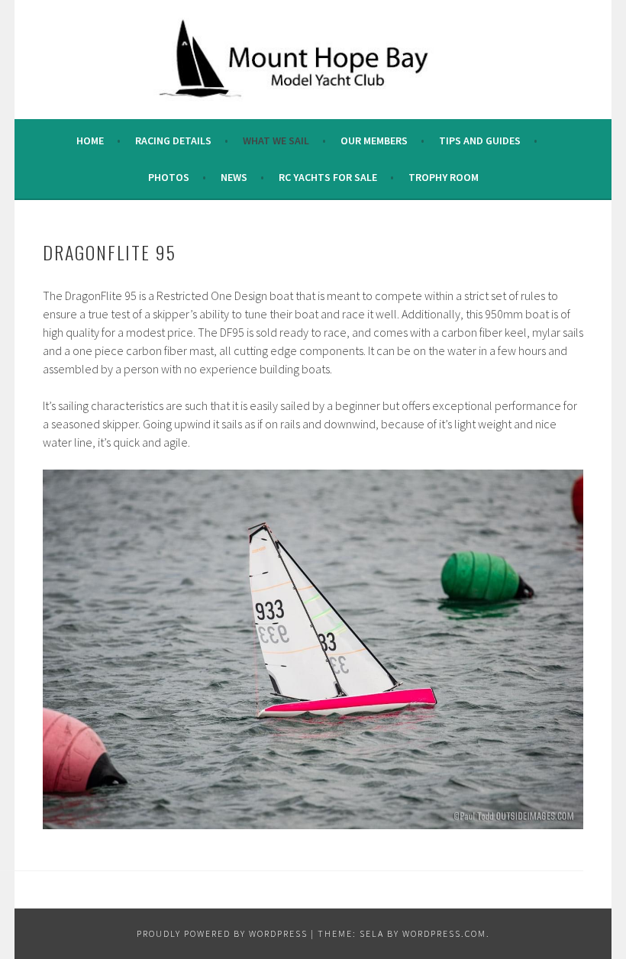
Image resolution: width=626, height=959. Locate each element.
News (234, 177)
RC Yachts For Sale (328, 177)
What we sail (276, 140)
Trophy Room (443, 177)
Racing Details (173, 140)
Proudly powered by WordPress (222, 933)
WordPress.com (444, 933)
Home (90, 140)
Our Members (374, 140)
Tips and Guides (480, 140)
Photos (168, 177)
